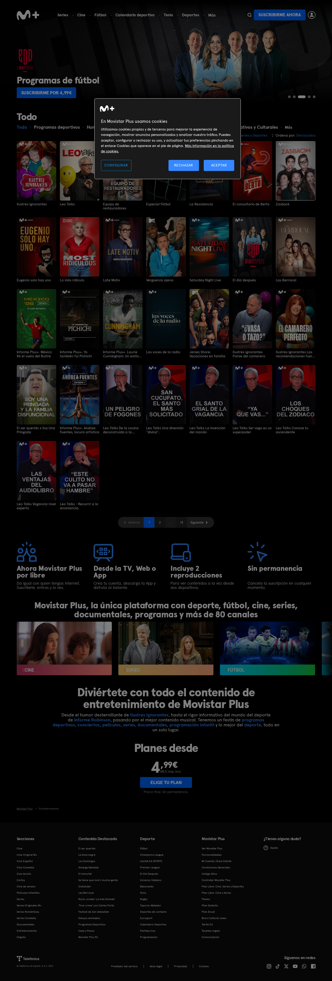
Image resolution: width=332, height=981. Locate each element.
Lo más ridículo (72, 280)
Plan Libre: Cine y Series (216, 892)
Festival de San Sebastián (93, 911)
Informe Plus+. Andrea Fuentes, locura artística (79, 430)
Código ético (209, 873)
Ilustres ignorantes (32, 204)
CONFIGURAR (116, 165)
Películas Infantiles (28, 892)
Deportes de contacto (153, 911)
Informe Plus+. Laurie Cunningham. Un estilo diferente (121, 354)
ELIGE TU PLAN (166, 782)
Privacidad (180, 966)
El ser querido (87, 848)
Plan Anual (208, 911)
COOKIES (204, 966)
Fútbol (100, 14)
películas (111, 724)
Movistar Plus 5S (88, 937)
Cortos (21, 880)
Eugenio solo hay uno (34, 280)
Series (62, 14)
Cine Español (25, 861)
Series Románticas (28, 911)
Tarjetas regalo (211, 930)
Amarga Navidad (88, 867)
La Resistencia (201, 204)
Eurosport (146, 918)
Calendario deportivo (135, 14)
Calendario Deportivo (153, 924)
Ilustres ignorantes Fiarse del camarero (249, 354)
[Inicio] (28, 15)
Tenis (168, 14)
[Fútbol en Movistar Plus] (267, 648)
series (129, 724)
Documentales (25, 924)
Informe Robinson (92, 720)
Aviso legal (156, 966)
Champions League (152, 854)
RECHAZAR (183, 165)
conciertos (88, 724)
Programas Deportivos (91, 924)
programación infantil (191, 724)
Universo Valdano (150, 880)
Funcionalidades (212, 854)
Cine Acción (24, 873)
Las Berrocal (286, 280)
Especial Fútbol (158, 204)
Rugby (143, 899)
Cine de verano (26, 886)
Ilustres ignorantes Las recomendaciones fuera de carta (295, 354)
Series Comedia (26, 918)
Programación (148, 937)
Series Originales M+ (29, 905)
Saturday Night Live (205, 280)
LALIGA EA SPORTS (151, 861)
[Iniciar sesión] (312, 15)
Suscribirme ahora (279, 14)
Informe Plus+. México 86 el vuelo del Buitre (34, 354)
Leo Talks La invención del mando (207, 430)
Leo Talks (67, 204)
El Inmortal (85, 873)
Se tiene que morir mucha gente (98, 880)
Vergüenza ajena (159, 280)
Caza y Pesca (86, 930)
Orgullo (21, 937)
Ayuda (274, 847)
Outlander (84, 886)
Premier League (150, 867)
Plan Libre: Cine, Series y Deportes (223, 886)
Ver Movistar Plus (212, 848)
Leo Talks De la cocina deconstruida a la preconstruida (121, 430)
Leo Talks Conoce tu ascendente (292, 430)
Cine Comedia (25, 867)
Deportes (190, 14)
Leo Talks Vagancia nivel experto (36, 506)
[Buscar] (249, 15)
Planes (206, 899)
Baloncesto (147, 886)
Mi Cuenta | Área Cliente (216, 861)
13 (181, 522)
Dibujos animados (89, 918)
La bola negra (86, 854)
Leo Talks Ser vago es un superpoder (252, 430)
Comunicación (210, 937)
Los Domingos (86, 861)
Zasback (283, 204)
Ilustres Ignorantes (149, 715)
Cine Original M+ (27, 854)
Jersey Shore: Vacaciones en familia (207, 354)
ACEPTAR (219, 165)
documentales (152, 724)
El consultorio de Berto (251, 204)
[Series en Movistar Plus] (165, 648)
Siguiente (197, 522)
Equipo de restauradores (114, 206)
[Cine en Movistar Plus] (64, 648)
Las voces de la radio (163, 352)
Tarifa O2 (207, 924)
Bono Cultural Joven (214, 918)
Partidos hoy (147, 930)
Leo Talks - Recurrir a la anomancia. (79, 506)
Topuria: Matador (150, 905)
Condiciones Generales (216, 867)
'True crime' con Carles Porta (96, 905)
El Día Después (149, 873)
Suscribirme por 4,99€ (46, 92)
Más (212, 15)
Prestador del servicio (124, 966)
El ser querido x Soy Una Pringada (36, 430)
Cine (81, 14)
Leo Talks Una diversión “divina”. (165, 430)
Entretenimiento (27, 930)
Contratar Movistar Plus (216, 880)
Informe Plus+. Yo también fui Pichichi (76, 354)
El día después (244, 280)
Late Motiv (111, 280)
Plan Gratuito (210, 905)
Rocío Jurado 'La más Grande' (96, 899)
